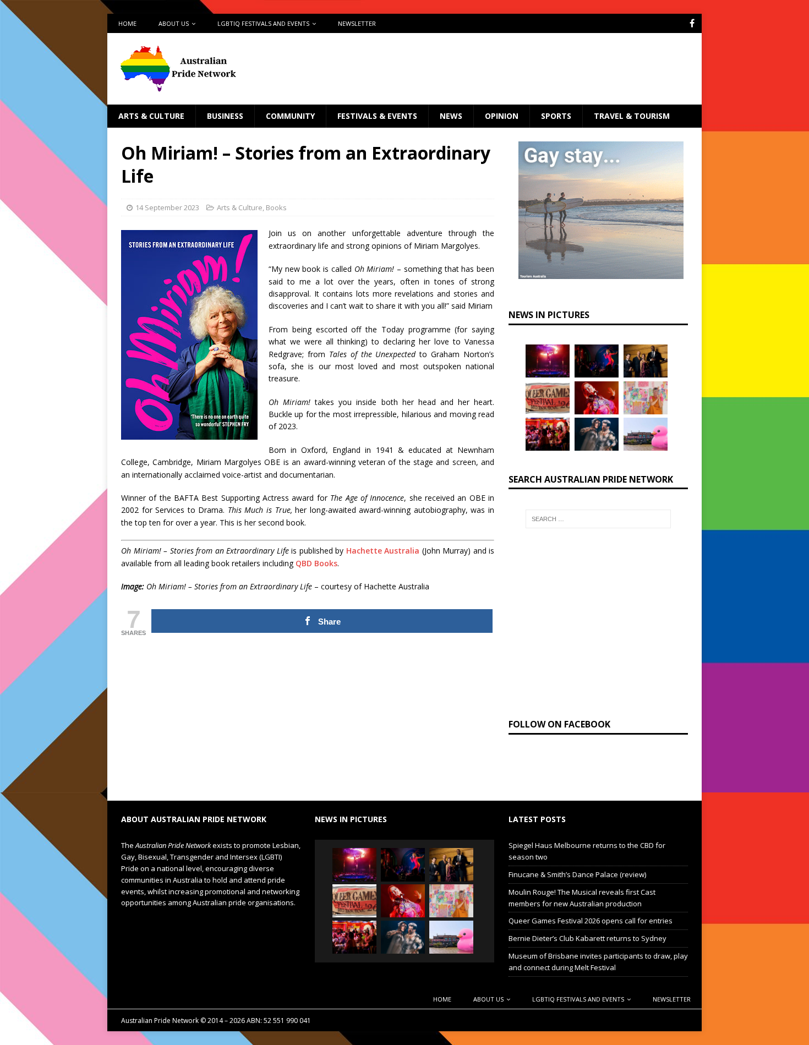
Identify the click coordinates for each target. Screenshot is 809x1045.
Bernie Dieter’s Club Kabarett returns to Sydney (587, 938)
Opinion (501, 116)
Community (290, 116)
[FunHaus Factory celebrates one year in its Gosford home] (548, 434)
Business (225, 116)
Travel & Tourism (632, 116)
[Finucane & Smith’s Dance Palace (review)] (597, 360)
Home (127, 23)
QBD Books (316, 563)
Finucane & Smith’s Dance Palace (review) (577, 874)
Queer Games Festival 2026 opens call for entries (591, 921)
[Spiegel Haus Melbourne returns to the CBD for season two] (548, 360)
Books (276, 207)
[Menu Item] (692, 23)
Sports (556, 116)
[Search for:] (598, 519)
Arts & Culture (151, 116)
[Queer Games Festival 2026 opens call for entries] (548, 397)
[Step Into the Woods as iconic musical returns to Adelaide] (597, 434)
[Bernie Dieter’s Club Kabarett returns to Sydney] (597, 397)
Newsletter (357, 23)
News (451, 116)
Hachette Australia (383, 550)
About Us (173, 23)
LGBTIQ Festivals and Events (263, 23)
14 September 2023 (167, 207)
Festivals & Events (377, 116)
